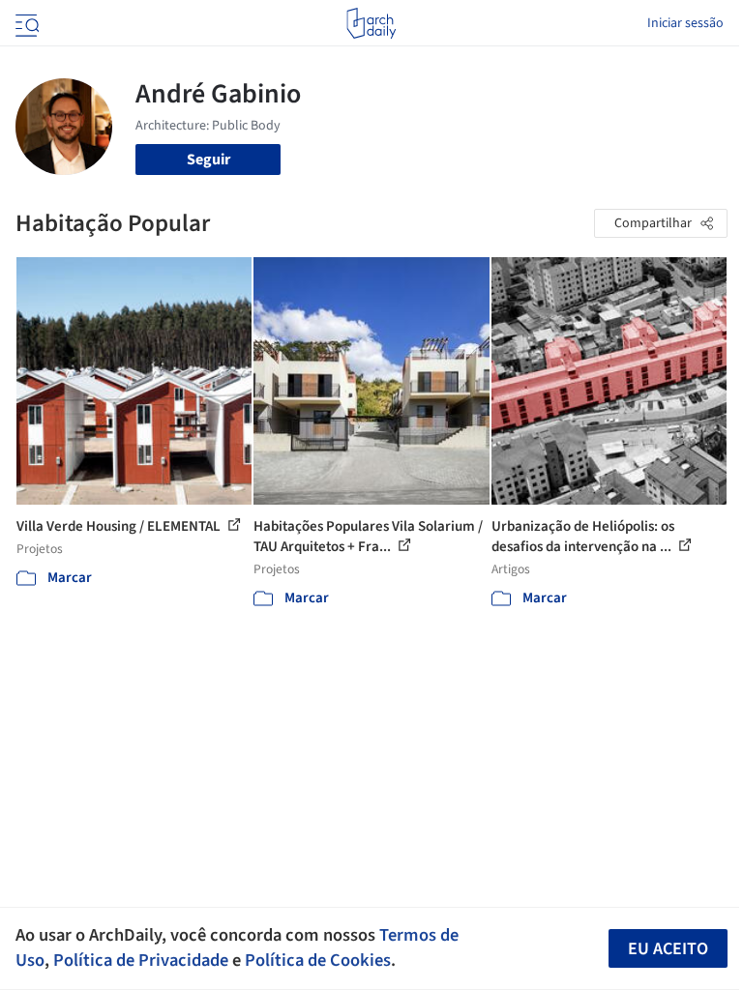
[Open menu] (25, 23)
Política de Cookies (318, 960)
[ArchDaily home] (371, 23)
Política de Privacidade (140, 960)
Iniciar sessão (685, 23)
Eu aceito (668, 949)
